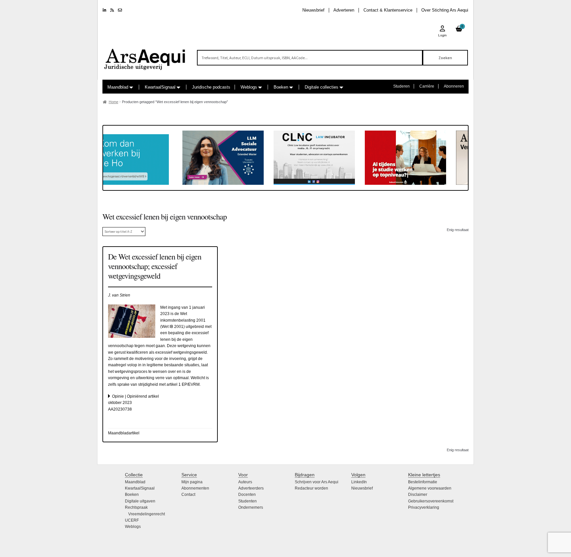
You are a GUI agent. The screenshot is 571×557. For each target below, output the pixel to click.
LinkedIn (359, 482)
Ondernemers (250, 507)
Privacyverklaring (423, 507)
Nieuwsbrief (313, 10)
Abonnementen (195, 488)
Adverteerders (251, 488)
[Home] (145, 56)
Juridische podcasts (211, 87)
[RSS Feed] (112, 10)
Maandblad (117, 87)
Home (113, 102)
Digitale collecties (321, 87)
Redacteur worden (311, 488)
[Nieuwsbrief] (120, 10)
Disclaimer (417, 494)
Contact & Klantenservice (387, 10)
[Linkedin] (104, 10)
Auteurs (245, 482)
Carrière (426, 86)
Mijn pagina (192, 482)
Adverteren (343, 10)
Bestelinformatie (422, 482)
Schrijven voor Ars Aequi (316, 482)
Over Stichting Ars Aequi (444, 10)
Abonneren (454, 86)
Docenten (247, 494)
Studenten (247, 501)
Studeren (401, 86)
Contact (188, 494)
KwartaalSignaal (160, 87)
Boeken (281, 87)
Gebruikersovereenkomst (430, 501)
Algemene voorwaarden (429, 488)
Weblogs (249, 87)
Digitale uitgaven (140, 501)
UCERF (132, 520)
